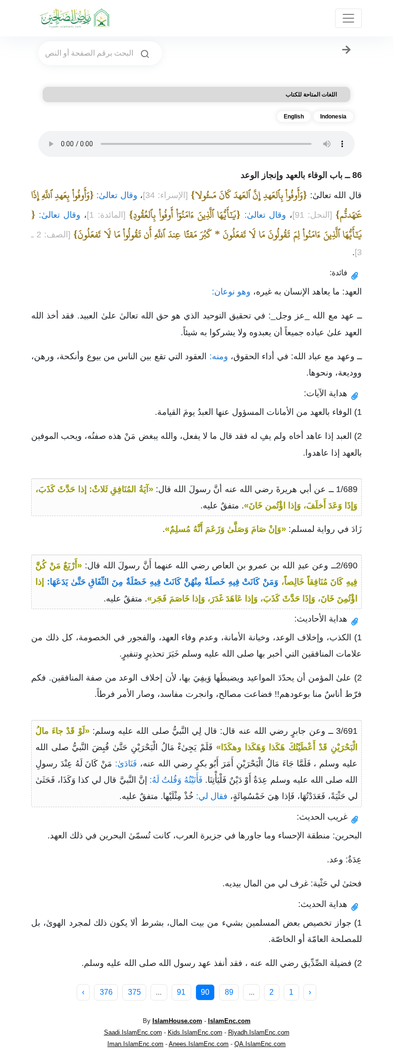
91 (181, 992)
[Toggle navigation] (348, 18)
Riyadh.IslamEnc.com (258, 1032)
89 (229, 992)
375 (134, 992)
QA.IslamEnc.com (260, 1043)
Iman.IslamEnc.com (135, 1043)
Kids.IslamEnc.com (195, 1032)
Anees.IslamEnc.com (199, 1043)
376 (106, 992)
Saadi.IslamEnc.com (133, 1032)
